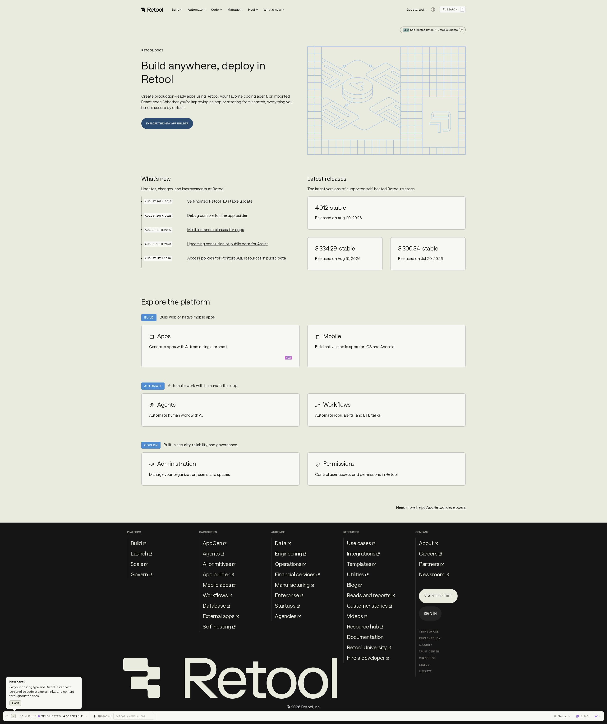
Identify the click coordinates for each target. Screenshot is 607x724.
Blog (352, 585)
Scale (137, 564)
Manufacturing (292, 585)
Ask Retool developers (446, 507)
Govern (139, 574)
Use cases (359, 543)
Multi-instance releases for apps (215, 229)
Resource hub (363, 626)
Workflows (215, 595)
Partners (429, 564)
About (426, 543)
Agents (211, 553)
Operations (288, 564)
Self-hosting (217, 626)
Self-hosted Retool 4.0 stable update (220, 201)
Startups (285, 605)
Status (424, 664)
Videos (355, 616)
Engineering (288, 553)
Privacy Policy (429, 638)
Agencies (285, 616)
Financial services (295, 574)
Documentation (365, 637)
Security (425, 644)
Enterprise (287, 595)
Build (136, 543)
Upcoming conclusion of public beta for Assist (227, 243)
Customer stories (367, 605)
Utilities (355, 574)
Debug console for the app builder (217, 215)
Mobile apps (217, 585)
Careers (428, 553)
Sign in (430, 613)
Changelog (427, 658)
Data (280, 543)
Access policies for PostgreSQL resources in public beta (236, 258)
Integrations (361, 553)
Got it (15, 703)
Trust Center (429, 651)
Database (214, 605)
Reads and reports (369, 595)
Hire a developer (366, 658)
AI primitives (217, 564)
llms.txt (425, 671)
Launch (139, 553)
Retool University (367, 647)
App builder (216, 574)
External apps (219, 616)
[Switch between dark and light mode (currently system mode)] (433, 9)
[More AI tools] (598, 716)
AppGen (212, 543)
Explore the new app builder (167, 123)
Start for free (438, 596)
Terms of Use (428, 631)
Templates (359, 564)
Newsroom (432, 574)
